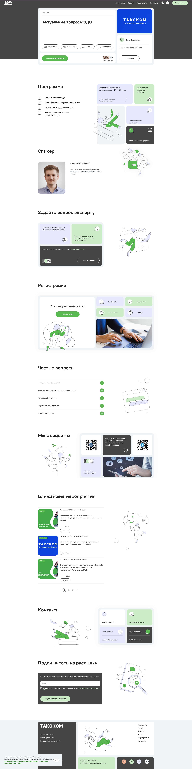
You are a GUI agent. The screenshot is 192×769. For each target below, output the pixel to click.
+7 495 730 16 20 (109, 622)
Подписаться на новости (50, 741)
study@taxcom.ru (78, 249)
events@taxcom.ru (109, 640)
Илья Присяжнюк (80, 163)
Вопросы (141, 735)
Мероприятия (142, 3)
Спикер (131, 3)
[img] (91, 445)
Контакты (154, 3)
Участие (141, 731)
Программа (120, 3)
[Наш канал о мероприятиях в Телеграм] (163, 2)
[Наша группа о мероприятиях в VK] (167, 2)
